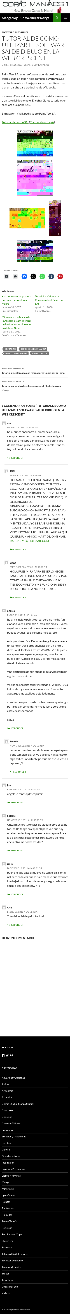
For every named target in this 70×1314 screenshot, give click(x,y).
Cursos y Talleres (11, 1123)
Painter (6, 1201)
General (6, 1149)
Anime (5, 1084)
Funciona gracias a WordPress (16, 1309)
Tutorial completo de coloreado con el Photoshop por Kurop (31, 386)
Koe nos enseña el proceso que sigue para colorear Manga (16, 300)
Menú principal (65, 17)
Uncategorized (10, 1286)
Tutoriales (21, 32)
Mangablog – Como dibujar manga (25, 18)
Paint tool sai (39, 353)
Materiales (8, 1188)
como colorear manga (33, 349)
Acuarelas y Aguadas (13, 1077)
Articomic (7, 1090)
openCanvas (8, 1195)
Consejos (7, 1116)
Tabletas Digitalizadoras (15, 1253)
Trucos (5, 1273)
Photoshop (8, 1208)
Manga (5, 1182)
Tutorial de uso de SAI (15, 122)
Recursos (7, 1227)
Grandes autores (11, 1156)
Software (8, 32)
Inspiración (8, 1162)
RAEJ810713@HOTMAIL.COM (29, 540)
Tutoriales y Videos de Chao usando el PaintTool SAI (49, 300)
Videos (6, 1293)
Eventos (6, 1142)
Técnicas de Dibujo (12, 1260)
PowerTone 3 (9, 1221)
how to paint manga (16, 353)
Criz (9, 907)
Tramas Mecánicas (12, 1266)
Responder (16, 457)
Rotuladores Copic (12, 1234)
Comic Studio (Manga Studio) (18, 1103)
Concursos (8, 1110)
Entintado (7, 1129)
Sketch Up (7, 1240)
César (27, 64)
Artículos (7, 1097)
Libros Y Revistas (11, 1175)
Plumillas (7, 1214)
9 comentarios (40, 64)
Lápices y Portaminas (13, 1169)
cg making (10, 349)
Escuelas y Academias (14, 1136)
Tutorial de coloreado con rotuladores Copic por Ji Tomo (33, 370)
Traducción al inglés (42, 122)
